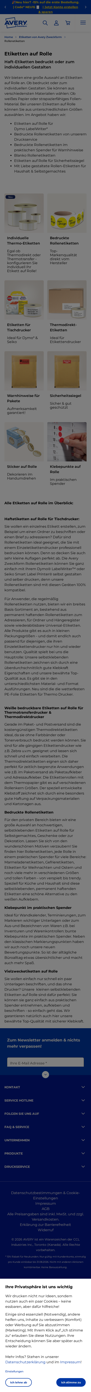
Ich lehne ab (18, 1382)
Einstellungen (14, 1371)
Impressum (70, 1362)
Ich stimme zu (71, 1382)
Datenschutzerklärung (25, 1362)
